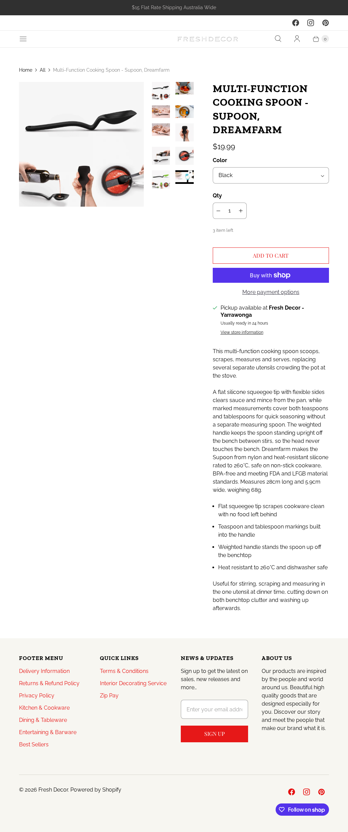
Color (220, 160)
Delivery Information (44, 671)
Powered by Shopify (95, 789)
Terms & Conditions (124, 671)
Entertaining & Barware (47, 732)
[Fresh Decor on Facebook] (295, 22)
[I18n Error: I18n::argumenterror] (161, 91)
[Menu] (23, 39)
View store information (242, 332)
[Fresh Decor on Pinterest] (325, 22)
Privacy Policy (36, 695)
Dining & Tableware (43, 720)
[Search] (278, 39)
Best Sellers (34, 744)
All (43, 70)
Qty (217, 195)
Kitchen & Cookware (44, 708)
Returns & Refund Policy (49, 683)
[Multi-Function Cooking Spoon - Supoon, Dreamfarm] (81, 144)
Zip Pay (109, 695)
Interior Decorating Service (133, 683)
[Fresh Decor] (207, 39)
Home (25, 70)
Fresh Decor (53, 789)
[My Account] (297, 39)
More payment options (270, 292)
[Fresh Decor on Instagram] (310, 22)
